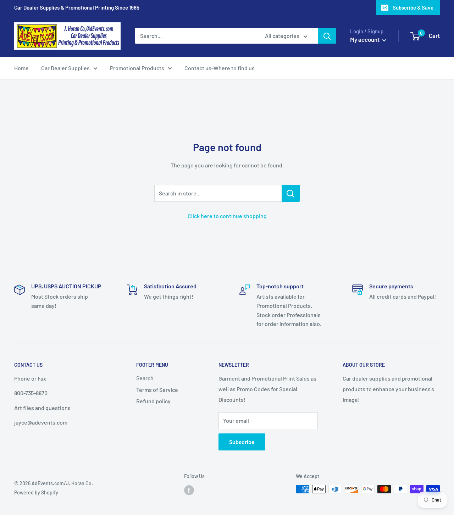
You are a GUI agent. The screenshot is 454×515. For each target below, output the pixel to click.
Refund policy (153, 401)
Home (21, 68)
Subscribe (242, 441)
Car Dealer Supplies (65, 68)
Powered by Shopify (36, 492)
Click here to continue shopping (227, 215)
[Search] (327, 36)
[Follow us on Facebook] (189, 490)
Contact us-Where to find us (219, 68)
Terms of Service (157, 389)
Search (145, 378)
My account (365, 39)
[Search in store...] (291, 193)
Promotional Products (137, 68)
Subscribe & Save (413, 7)
